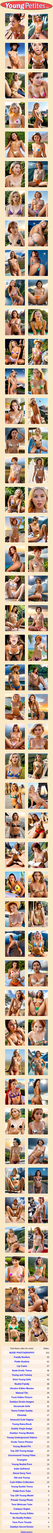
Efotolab (21, 1415)
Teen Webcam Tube (21, 1504)
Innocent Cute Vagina (21, 1419)
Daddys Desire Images (22, 1402)
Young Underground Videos (22, 1437)
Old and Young (22, 1478)
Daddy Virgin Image (21, 1428)
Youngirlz (22, 1460)
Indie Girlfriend (22, 1469)
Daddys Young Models (22, 1433)
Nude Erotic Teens (22, 1370)
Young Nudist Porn (22, 1464)
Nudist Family (22, 1384)
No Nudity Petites (22, 1518)
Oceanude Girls (22, 1406)
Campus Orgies (22, 1509)
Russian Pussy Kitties (22, 1513)
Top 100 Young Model (21, 1495)
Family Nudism (22, 1357)
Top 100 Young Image (21, 1451)
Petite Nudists (21, 1361)
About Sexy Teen (22, 1473)
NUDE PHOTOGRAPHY (21, 1353)
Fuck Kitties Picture (21, 1397)
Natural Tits (22, 1393)
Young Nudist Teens (22, 1486)
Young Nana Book (22, 1424)
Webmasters (27, 1532)
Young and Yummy (22, 1375)
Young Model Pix (22, 1446)
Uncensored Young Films (21, 1455)
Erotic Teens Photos (22, 1442)
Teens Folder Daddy (22, 1411)
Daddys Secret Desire (21, 1527)
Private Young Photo (22, 1500)
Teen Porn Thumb (22, 1522)
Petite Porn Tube (22, 1491)
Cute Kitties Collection (22, 1482)
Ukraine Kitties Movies (22, 1388)
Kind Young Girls (22, 1379)
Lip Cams (22, 1366)
